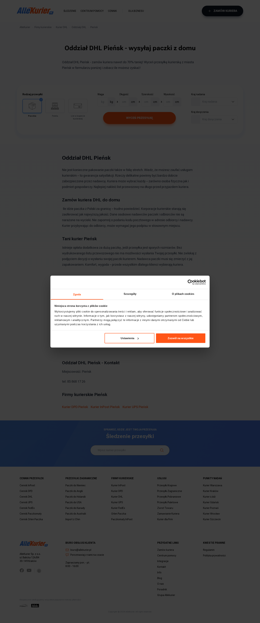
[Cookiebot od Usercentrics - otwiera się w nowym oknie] (190, 282)
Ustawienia (127, 338)
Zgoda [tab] (77, 294)
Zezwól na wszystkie (180, 338)
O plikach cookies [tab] (183, 293)
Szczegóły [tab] (130, 293)
